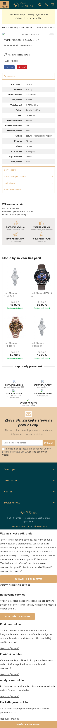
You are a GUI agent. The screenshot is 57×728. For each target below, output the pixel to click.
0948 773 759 (12, 208)
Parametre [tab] (9, 76)
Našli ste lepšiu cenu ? (19, 54)
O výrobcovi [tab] (10, 169)
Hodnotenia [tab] (9, 183)
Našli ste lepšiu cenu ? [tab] (15, 176)
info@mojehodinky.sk (19, 214)
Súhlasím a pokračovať (28, 579)
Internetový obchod (19, 526)
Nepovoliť (5, 648)
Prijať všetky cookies (17, 616)
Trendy (29, 89)
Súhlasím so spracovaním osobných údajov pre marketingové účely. (26, 451)
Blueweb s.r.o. (40, 526)
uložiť (23, 67)
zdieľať (10, 67)
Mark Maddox (11, 61)
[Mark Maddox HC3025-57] (28, 34)
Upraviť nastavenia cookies (15, 584)
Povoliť (15, 648)
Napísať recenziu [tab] (12, 189)
